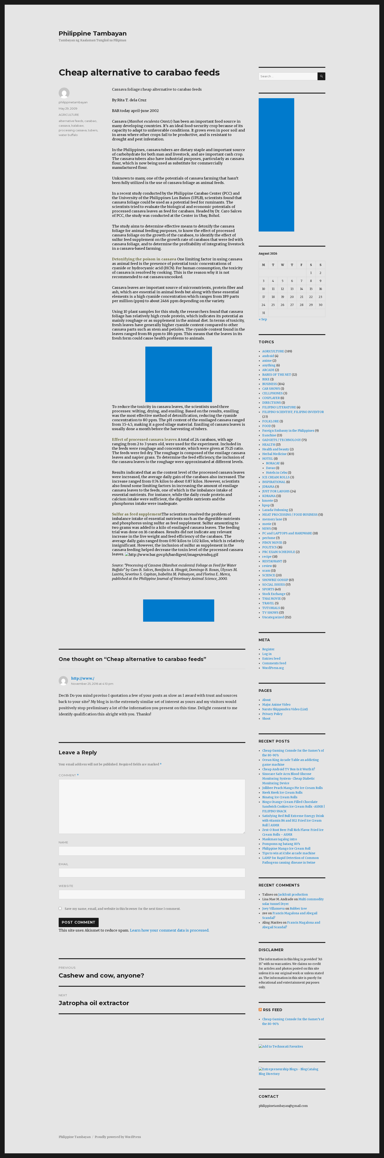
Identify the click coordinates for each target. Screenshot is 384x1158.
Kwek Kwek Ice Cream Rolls (282, 793)
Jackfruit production (293, 894)
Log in (267, 654)
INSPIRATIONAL (274, 482)
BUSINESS (269, 384)
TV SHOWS (270, 613)
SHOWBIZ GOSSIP (275, 580)
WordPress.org (273, 668)
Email (63, 864)
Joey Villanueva (273, 908)
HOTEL (267, 459)
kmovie (267, 501)
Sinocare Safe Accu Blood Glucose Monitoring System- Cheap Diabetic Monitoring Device (288, 778)
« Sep (263, 319)
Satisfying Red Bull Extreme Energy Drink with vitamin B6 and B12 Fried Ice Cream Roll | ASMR (293, 820)
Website (66, 886)
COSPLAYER (271, 398)
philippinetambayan (73, 102)
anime (267, 361)
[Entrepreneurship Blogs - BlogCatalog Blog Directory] (292, 1071)
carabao (90, 121)
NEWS (266, 529)
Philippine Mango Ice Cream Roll (286, 849)
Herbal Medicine (274, 454)
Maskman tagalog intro (279, 839)
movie (266, 524)
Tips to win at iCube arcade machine (288, 853)
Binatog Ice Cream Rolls (279, 797)
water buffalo (68, 135)
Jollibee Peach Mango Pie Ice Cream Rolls (292, 788)
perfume (268, 538)
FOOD (266, 426)
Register (268, 649)
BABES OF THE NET (276, 375)
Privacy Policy (272, 714)
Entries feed (271, 659)
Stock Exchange (274, 594)
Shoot (266, 719)
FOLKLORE (270, 421)
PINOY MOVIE (272, 543)
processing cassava (73, 130)
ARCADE (268, 370)
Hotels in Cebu (276, 473)
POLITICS (269, 547)
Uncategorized (273, 617)
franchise (269, 435)
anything (269, 365)
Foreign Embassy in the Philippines (288, 431)
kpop (266, 505)
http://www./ (82, 678)
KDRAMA (269, 496)
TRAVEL (268, 603)
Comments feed (274, 663)
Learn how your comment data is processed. (169, 930)
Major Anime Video (276, 705)
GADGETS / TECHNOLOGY (281, 440)
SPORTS (268, 589)
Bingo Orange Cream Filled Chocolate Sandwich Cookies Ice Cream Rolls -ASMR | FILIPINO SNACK (293, 806)
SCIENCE (268, 575)
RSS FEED (272, 1010)
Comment (69, 775)
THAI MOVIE (271, 599)
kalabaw (77, 125)
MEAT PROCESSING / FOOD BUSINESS (290, 515)
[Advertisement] (179, 375)
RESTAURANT (272, 561)
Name (63, 842)
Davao (270, 468)
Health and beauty (275, 449)
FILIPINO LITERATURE (279, 407)
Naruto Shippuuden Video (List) (285, 709)
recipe (267, 557)
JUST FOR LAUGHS (276, 491)
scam (266, 571)
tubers (92, 130)
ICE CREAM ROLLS (276, 477)
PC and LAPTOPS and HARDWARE (287, 533)
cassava (64, 125)
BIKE (266, 379)
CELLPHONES (272, 393)
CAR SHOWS (271, 389)
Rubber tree (298, 908)
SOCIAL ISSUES (273, 585)
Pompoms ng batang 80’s (281, 844)
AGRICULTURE (69, 114)
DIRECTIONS (271, 403)
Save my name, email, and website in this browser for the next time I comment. (122, 909)
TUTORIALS (271, 608)
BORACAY (273, 463)
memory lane (272, 519)
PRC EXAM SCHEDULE (278, 552)
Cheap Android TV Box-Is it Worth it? (288, 769)
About (266, 700)
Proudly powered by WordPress (118, 1137)
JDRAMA (268, 487)
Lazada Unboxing (275, 510)
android (268, 356)
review (267, 566)
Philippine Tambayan (93, 33)
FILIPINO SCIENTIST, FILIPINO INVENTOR (293, 412)
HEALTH (268, 445)
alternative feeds (71, 121)
